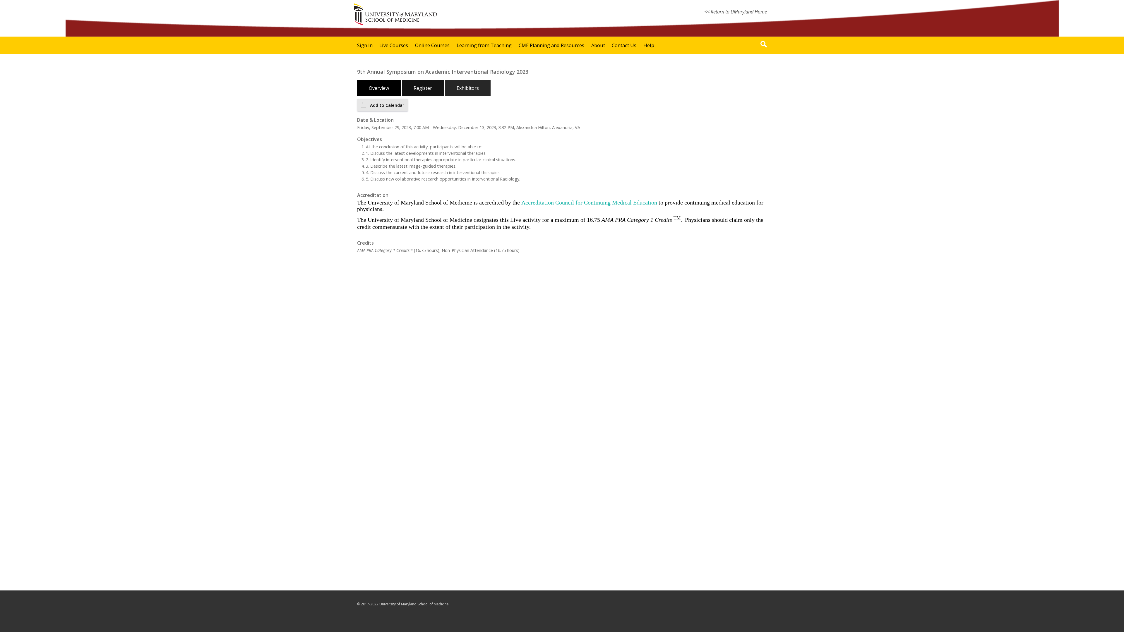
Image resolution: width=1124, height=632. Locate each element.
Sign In (365, 45)
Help (648, 45)
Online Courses (432, 45)
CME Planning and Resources (551, 45)
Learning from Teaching (484, 45)
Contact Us (624, 45)
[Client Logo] (395, 25)
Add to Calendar (387, 105)
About (598, 45)
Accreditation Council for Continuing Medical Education (589, 202)
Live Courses (393, 45)
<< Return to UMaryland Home (735, 11)
